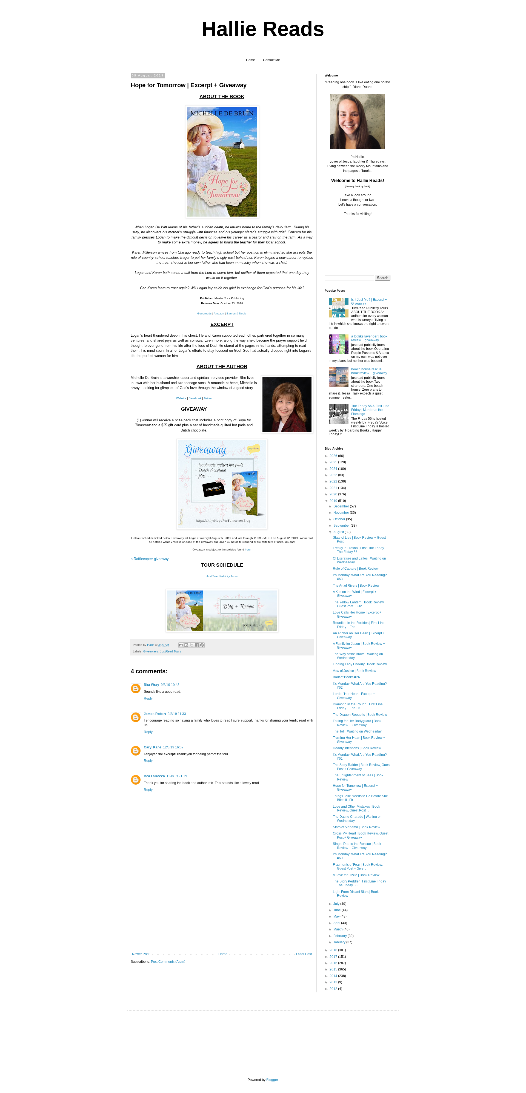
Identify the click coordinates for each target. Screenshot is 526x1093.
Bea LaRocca (154, 776)
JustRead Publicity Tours (222, 576)
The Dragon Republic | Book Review (360, 715)
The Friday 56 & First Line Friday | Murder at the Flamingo (370, 410)
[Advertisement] (222, 911)
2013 (334, 982)
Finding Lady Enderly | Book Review (360, 664)
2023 (334, 475)
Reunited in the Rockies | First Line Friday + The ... (359, 625)
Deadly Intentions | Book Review (357, 748)
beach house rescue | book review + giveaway (369, 371)
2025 (334, 462)
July (336, 904)
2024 (334, 469)
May (337, 916)
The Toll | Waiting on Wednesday (357, 731)
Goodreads (204, 313)
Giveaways (150, 651)
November (341, 513)
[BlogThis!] (186, 645)
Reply (148, 698)
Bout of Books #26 (346, 677)
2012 (334, 989)
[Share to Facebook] (196, 645)
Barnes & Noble (237, 313)
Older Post (304, 954)
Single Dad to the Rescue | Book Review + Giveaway (357, 846)
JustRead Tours (170, 651)
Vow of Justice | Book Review (354, 671)
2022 (334, 481)
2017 (334, 957)
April (337, 923)
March (338, 929)
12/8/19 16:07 (173, 747)
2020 (334, 494)
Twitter (208, 398)
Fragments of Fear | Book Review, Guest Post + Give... (358, 866)
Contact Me (271, 60)
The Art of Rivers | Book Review (356, 585)
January (339, 942)
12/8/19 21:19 (177, 776)
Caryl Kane (152, 747)
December (341, 506)
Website (181, 398)
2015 (334, 969)
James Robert (155, 714)
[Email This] (181, 645)
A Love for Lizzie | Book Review (356, 875)
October (339, 519)
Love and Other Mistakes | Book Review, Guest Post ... (356, 808)
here (248, 549)
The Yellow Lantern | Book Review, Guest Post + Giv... (358, 604)
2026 (334, 456)
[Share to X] (191, 645)
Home (250, 60)
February (340, 936)
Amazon (219, 313)
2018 (334, 950)
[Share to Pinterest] (202, 645)
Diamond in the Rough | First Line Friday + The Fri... (358, 706)
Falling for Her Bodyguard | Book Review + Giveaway (357, 723)
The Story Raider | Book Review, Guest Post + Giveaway (361, 767)
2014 (334, 976)
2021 (334, 488)
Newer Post (140, 954)
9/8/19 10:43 (170, 685)
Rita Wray (151, 685)
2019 (334, 501)
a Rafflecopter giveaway (150, 559)
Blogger (272, 1080)
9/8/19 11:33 (177, 714)
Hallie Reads (263, 28)
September (342, 525)
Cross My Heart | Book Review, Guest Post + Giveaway (360, 835)
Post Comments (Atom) (168, 962)
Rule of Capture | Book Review (356, 568)
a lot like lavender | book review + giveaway (369, 338)
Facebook (195, 398)
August (339, 532)
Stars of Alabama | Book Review (356, 827)
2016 (334, 963)
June (337, 910)
